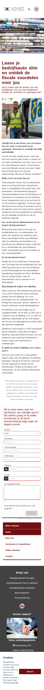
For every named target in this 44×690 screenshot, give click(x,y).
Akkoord (30, 672)
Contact (9, 556)
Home (8, 532)
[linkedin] (22, 606)
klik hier (15, 683)
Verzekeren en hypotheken (17, 544)
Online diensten (12, 550)
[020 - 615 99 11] (29, 9)
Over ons (9, 538)
